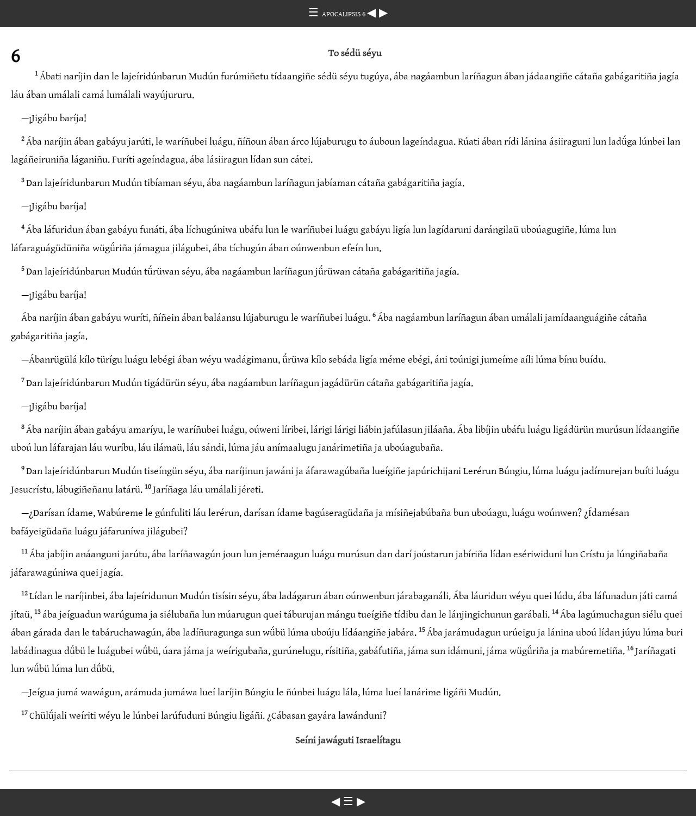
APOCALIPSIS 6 (344, 14)
